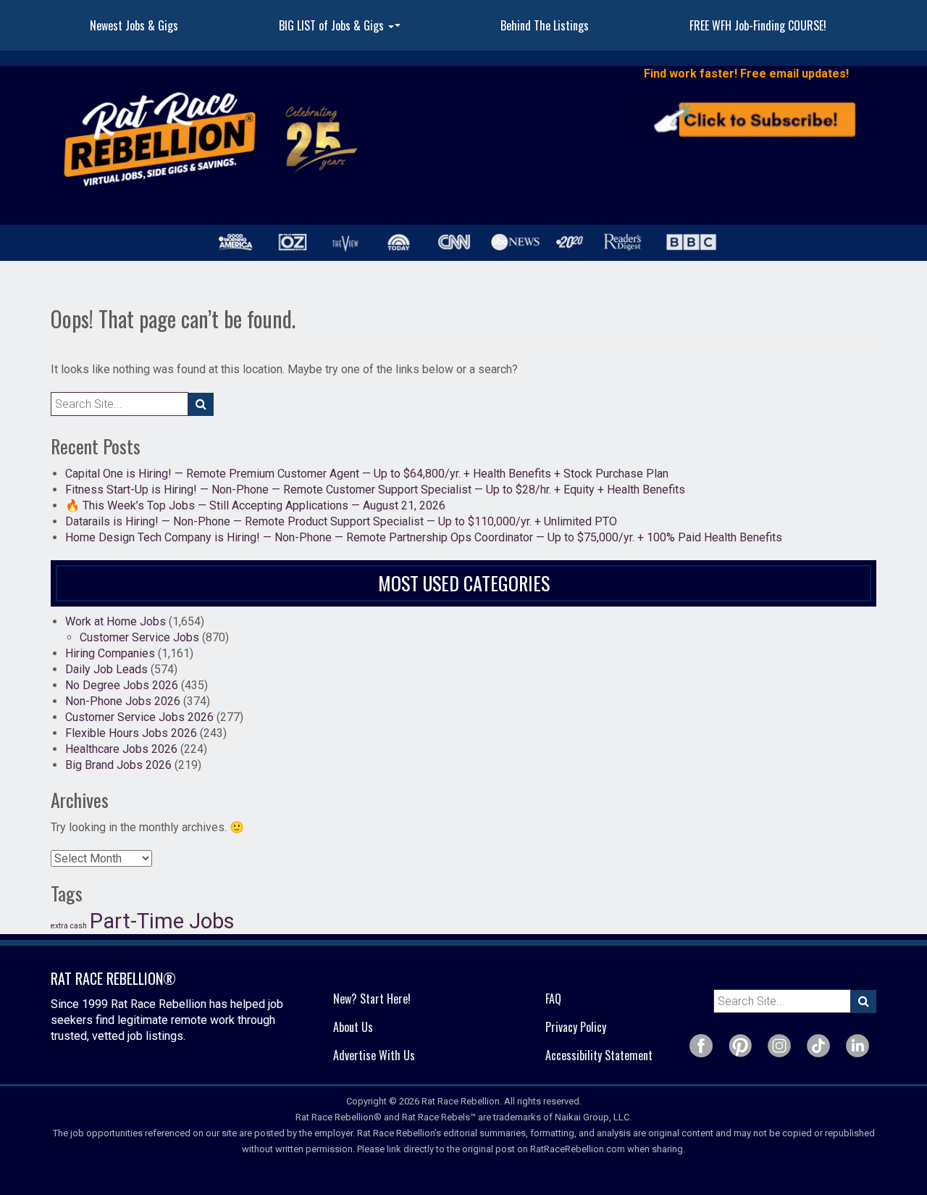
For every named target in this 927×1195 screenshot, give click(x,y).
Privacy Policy (575, 1027)
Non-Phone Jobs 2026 (122, 701)
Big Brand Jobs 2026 (118, 765)
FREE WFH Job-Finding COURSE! (757, 25)
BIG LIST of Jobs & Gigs (341, 30)
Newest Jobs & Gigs (134, 25)
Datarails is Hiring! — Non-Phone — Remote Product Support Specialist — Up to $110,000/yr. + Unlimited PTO (341, 521)
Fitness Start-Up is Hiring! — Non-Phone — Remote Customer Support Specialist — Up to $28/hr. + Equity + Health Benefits (375, 489)
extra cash (69, 925)
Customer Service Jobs (139, 637)
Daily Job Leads (106, 669)
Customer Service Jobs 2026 (139, 717)
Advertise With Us (374, 1055)
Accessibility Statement (599, 1055)
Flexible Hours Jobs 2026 (131, 733)
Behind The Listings (544, 25)
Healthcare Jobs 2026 (121, 749)
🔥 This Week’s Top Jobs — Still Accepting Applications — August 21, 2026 (255, 505)
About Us (353, 1027)
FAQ (553, 998)
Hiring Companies (110, 653)
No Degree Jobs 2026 (121, 685)
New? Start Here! (372, 998)
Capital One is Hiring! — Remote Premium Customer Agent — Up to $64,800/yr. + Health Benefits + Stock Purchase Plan (366, 473)
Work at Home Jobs (115, 621)
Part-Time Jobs (162, 921)
